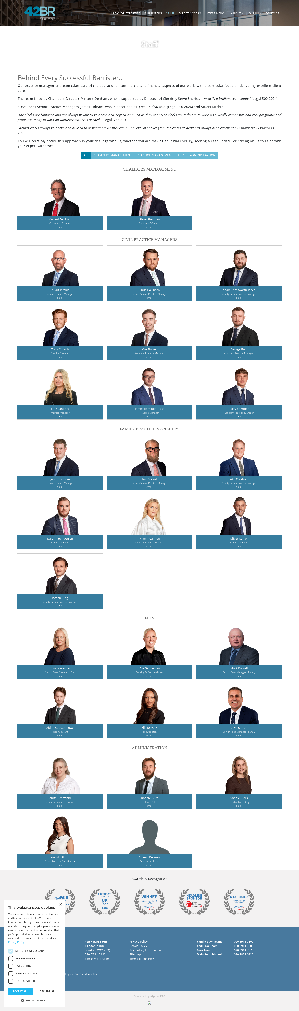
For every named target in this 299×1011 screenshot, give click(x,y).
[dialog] (34, 953)
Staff (170, 13)
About (236, 13)
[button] (34, 1000)
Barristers (153, 13)
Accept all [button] (20, 991)
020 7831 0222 (95, 954)
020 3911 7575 (243, 950)
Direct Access (190, 13)
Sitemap (135, 954)
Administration (203, 155)
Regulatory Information (145, 950)
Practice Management (155, 155)
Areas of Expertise (125, 13)
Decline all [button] (48, 991)
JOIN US (253, 13)
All (85, 155)
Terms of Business (142, 959)
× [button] (60, 904)
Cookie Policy (138, 946)
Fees (181, 155)
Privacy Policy (139, 941)
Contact (272, 13)
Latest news (215, 13)
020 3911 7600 (243, 941)
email (60, 227)
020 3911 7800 (243, 946)
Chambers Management (113, 155)
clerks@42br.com (97, 959)
